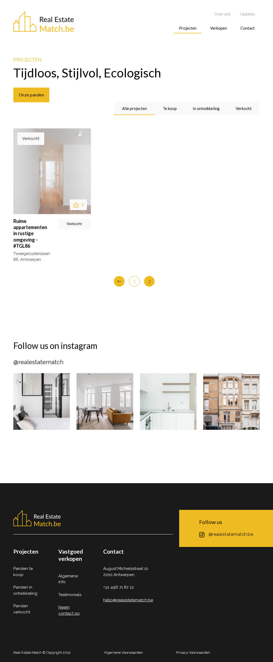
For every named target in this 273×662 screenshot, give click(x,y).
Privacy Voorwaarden (193, 653)
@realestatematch (38, 361)
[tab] (134, 108)
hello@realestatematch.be (128, 600)
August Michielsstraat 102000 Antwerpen (125, 571)
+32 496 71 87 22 (118, 587)
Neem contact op (69, 610)
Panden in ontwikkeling (25, 590)
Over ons (222, 13)
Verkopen (218, 28)
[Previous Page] (119, 281)
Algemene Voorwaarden (123, 653)
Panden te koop (23, 571)
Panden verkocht (21, 609)
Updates (247, 13)
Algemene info (68, 579)
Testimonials (69, 594)
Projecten (187, 28)
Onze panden (31, 94)
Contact (247, 28)
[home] (44, 22)
